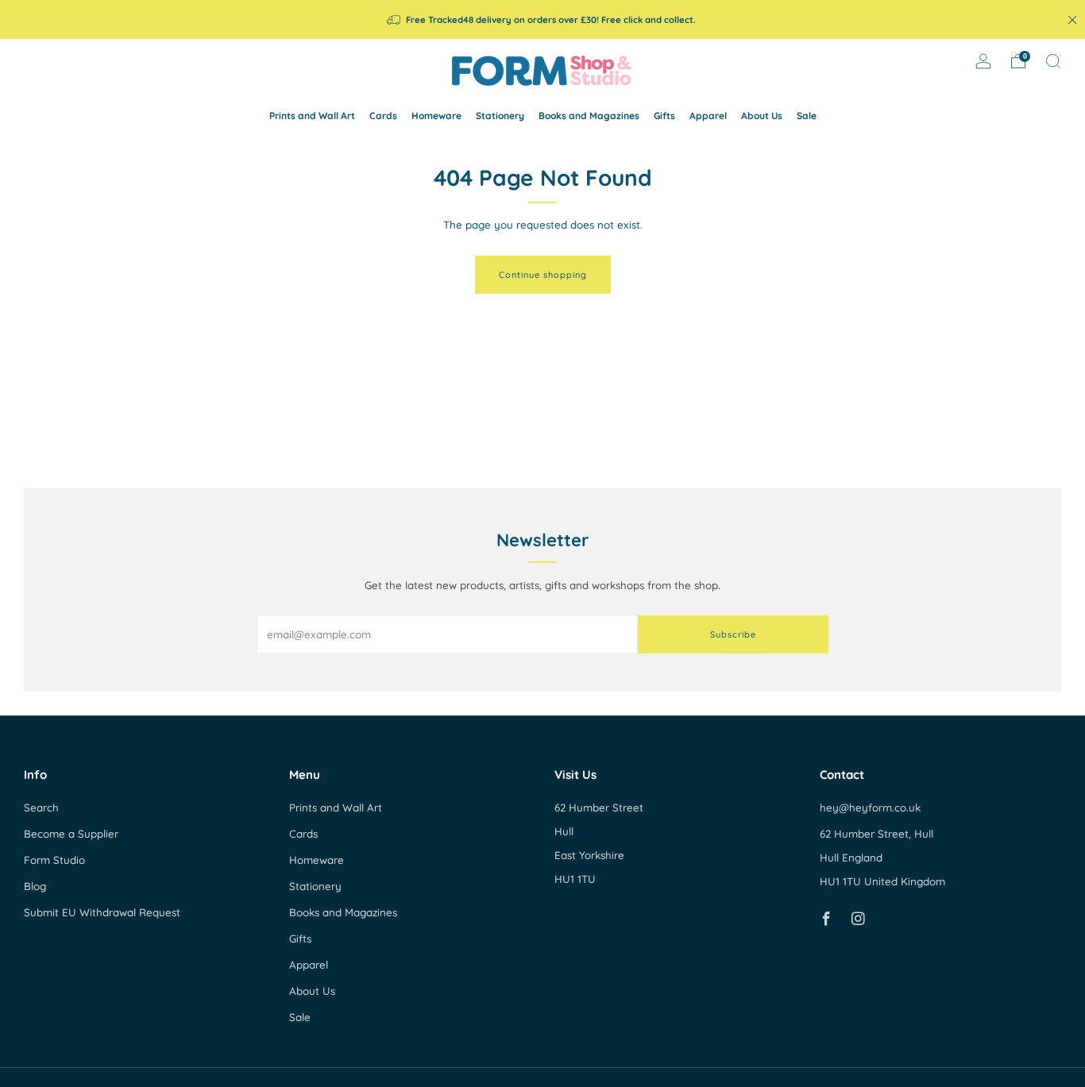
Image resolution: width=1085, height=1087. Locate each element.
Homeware (436, 115)
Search (41, 807)
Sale (807, 115)
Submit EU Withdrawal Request (102, 912)
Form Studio (54, 860)
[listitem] (542, 19)
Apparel (708, 115)
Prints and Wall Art (312, 115)
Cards (383, 115)
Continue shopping (543, 274)
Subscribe (733, 634)
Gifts (664, 115)
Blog (35, 886)
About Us (761, 115)
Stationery (500, 115)
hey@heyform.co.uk (870, 807)
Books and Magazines (589, 115)
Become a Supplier (71, 833)
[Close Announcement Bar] (1072, 20)
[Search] (1053, 61)
